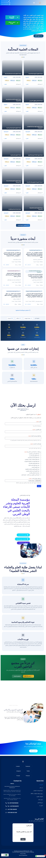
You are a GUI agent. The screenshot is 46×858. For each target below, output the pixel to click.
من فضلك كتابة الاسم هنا (37, 425)
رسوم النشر (39, 84)
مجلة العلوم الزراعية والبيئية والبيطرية (32, 471)
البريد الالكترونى (36, 429)
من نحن (41, 787)
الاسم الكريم (29, 825)
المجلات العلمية (40, 796)
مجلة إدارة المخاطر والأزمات (34, 472)
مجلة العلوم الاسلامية (35, 467)
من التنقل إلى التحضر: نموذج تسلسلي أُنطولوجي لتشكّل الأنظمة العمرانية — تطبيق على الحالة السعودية (12, 254)
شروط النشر (40, 802)
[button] (34, 3)
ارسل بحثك (40, 799)
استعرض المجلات (17, 676)
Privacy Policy (23, 853)
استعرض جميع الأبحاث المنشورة (22, 310)
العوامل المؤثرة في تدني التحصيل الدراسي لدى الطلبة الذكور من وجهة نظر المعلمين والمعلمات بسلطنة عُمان (34, 255)
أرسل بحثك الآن (27, 676)
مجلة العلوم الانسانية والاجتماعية (33, 457)
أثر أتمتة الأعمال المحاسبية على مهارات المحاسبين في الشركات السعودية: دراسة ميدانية (35, 276)
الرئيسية (41, 784)
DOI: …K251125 (28, 264)
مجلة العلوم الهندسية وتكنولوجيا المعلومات (31, 461)
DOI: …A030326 (6, 264)
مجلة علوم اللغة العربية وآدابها (34, 465)
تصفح (27, 84)
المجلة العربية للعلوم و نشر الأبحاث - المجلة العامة (30, 474)
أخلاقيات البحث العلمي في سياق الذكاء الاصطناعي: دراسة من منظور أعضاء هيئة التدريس (13, 295)
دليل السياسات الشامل (38, 790)
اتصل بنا (41, 805)
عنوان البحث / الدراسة (35, 443)
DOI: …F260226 (28, 285)
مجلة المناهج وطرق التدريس (34, 455)
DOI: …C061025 (6, 285)
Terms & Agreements (23, 855)
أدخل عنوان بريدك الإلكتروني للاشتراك (24, 831)
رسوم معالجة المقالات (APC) (37, 793)
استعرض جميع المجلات (22, 225)
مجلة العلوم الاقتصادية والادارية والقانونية (32, 459)
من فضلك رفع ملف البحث (35, 478)
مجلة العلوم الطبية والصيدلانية (34, 463)
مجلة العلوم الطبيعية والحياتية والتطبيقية (32, 469)
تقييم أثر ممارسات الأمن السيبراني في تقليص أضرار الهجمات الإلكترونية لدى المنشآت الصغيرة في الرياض (34, 295)
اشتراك (23, 839)
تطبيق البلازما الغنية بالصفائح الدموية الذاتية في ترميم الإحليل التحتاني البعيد (13, 274)
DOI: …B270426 (28, 304)
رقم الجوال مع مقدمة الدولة (34, 435)
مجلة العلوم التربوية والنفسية (34, 453)
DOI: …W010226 (6, 304)
